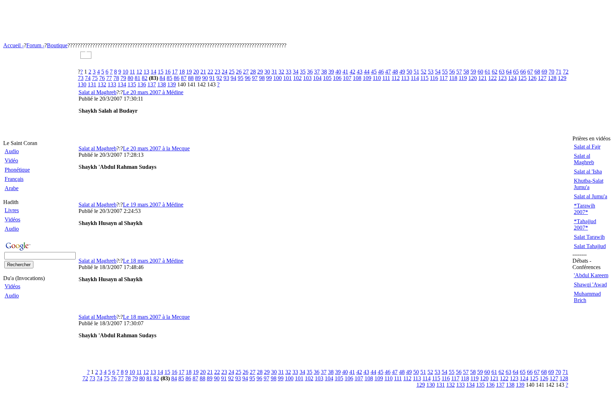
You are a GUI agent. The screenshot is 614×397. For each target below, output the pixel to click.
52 (423, 72)
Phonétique (17, 170)
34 (295, 72)
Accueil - (13, 45)
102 (297, 78)
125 (522, 78)
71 (558, 72)
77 (109, 78)
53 (430, 72)
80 (130, 78)
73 (81, 78)
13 (146, 72)
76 (102, 78)
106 (337, 78)
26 (239, 72)
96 (248, 78)
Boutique (57, 45)
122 (492, 78)
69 (544, 72)
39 (331, 72)
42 (352, 72)
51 (416, 72)
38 (324, 72)
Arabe (11, 188)
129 (562, 78)
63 (502, 72)
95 (240, 78)
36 (310, 72)
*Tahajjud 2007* (585, 224)
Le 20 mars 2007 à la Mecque (156, 148)
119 (463, 78)
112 (396, 78)
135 (132, 84)
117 (444, 78)
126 (532, 78)
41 (345, 72)
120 (472, 78)
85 (169, 78)
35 (303, 72)
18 (182, 72)
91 (212, 78)
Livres (12, 210)
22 (210, 72)
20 (196, 72)
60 (480, 72)
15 (160, 72)
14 (153, 72)
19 (189, 72)
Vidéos (12, 219)
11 (132, 72)
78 (116, 78)
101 (287, 78)
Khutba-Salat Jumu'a (588, 184)
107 (347, 78)
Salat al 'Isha (588, 171)
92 (219, 78)
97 (255, 78)
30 (267, 72)
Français (14, 179)
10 (125, 72)
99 (269, 78)
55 (445, 72)
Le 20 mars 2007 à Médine (153, 92)
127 (542, 78)
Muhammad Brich (587, 297)
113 (405, 78)
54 (438, 72)
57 (459, 72)
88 (191, 78)
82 (144, 78)
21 (203, 72)
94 (233, 78)
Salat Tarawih (589, 237)
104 (317, 78)
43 (359, 72)
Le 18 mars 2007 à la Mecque (156, 317)
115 (424, 78)
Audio (12, 151)
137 (151, 84)
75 (95, 78)
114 (415, 78)
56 (452, 72)
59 (473, 72)
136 (142, 84)
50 (409, 72)
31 (274, 72)
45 (374, 72)
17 (175, 72)
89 (198, 78)
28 (253, 72)
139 (171, 84)
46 (381, 72)
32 (281, 72)
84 (162, 78)
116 (434, 78)
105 (327, 78)
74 (88, 78)
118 (453, 78)
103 (307, 78)
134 (122, 84)
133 (112, 84)
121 (482, 78)
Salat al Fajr (587, 147)
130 (82, 84)
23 (217, 72)
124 (512, 78)
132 (102, 84)
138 (161, 84)
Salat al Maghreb (98, 92)
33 (288, 72)
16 (168, 72)
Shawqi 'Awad (590, 284)
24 (224, 72)
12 (139, 72)
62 (494, 72)
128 (552, 78)
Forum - (35, 45)
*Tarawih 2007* (584, 209)
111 (386, 78)
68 (537, 72)
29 (260, 72)
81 (137, 78)
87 (184, 78)
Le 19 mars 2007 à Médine (153, 205)
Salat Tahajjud (590, 246)
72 (566, 72)
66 (523, 72)
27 (246, 72)
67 (530, 72)
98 (262, 78)
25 (232, 72)
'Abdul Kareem (591, 275)
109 (367, 78)
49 (402, 72)
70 (551, 72)
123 (502, 78)
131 (92, 84)
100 (277, 78)
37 (317, 72)
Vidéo (11, 160)
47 (388, 72)
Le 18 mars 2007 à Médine (153, 261)
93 (226, 78)
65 (516, 72)
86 (176, 78)
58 (466, 72)
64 (509, 72)
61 (487, 72)
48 (395, 72)
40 (338, 72)
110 (377, 78)
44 (367, 72)
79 (123, 78)
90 (205, 78)
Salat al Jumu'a (590, 196)
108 (357, 78)
